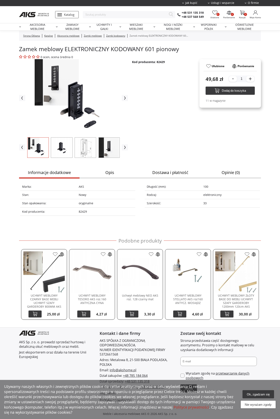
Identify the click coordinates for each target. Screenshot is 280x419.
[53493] (247, 254)
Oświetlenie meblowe (244, 26)
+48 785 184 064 (135, 375)
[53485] (55, 254)
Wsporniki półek (209, 26)
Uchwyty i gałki (104, 26)
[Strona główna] (34, 14)
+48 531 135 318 (193, 13)
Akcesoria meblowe (37, 26)
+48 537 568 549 (193, 17)
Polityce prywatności (191, 407)
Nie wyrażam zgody (258, 404)
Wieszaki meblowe (136, 26)
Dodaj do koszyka (234, 90)
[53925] (199, 254)
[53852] (151, 254)
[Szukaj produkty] (171, 14)
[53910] (103, 254)
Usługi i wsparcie (222, 3)
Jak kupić (191, 3)
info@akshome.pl (123, 370)
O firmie (253, 3)
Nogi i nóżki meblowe (173, 26)
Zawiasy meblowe (72, 26)
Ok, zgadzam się (258, 394)
